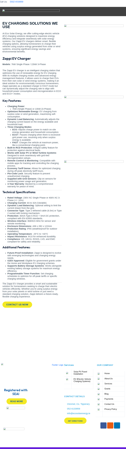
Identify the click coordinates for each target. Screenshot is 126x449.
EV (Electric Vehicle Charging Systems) (82, 380)
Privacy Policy (110, 409)
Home (107, 373)
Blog (106, 394)
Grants (107, 389)
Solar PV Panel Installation (80, 373)
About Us (108, 379)
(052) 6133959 (16, 1)
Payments (108, 399)
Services (69, 364)
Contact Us (109, 404)
